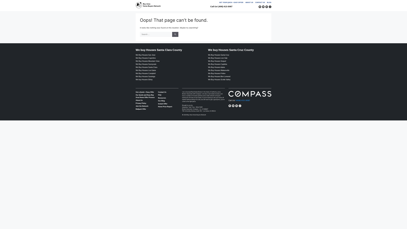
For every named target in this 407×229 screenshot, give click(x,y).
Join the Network (263, 14)
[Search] (175, 34)
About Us (249, 2)
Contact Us (260, 2)
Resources (162, 98)
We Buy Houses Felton (216, 73)
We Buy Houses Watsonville (218, 70)
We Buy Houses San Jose (145, 55)
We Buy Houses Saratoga (145, 76)
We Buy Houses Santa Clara (146, 67)
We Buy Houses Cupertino (146, 58)
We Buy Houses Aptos (216, 67)
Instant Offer (162, 104)
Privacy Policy (141, 103)
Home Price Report (165, 107)
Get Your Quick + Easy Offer (231, 2)
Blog (269, 2)
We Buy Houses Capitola (217, 64)
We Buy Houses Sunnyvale (146, 64)
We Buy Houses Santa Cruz (218, 55)
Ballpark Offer (141, 109)
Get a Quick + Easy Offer (145, 92)
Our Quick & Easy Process (210, 14)
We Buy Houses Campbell (146, 73)
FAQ (251, 14)
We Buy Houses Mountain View (148, 61)
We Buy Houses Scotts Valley (219, 79)
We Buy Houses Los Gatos (146, 70)
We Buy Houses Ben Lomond (219, 76)
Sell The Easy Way (187, 14)
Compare (243, 14)
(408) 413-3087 (225, 6)
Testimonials (230, 14)
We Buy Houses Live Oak (217, 58)
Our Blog (161, 101)
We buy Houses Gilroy (144, 79)
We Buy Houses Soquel (217, 61)
